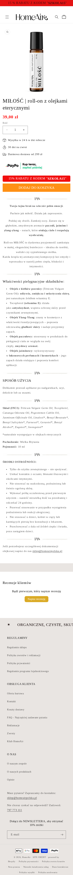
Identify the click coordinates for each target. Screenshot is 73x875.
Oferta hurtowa (15, 693)
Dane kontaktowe (60, 867)
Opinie (11, 779)
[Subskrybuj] (62, 834)
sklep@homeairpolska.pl (47, 551)
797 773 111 (14, 810)
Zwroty (11, 733)
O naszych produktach (19, 771)
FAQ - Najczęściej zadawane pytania (27, 717)
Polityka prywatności (18, 663)
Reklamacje (13, 725)
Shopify (11, 861)
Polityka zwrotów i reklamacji (23, 655)
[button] (7, 17)
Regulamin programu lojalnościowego (28, 671)
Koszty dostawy (15, 709)
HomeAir (26, 857)
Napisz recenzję (36, 599)
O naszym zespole (17, 763)
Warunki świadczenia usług (36, 867)
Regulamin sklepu (17, 647)
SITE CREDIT (39, 857)
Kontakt (11, 701)
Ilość (5, 123)
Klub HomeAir (15, 741)
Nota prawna (14, 867)
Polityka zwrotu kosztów (53, 861)
